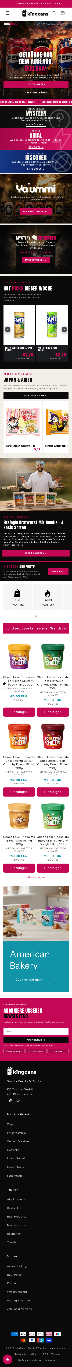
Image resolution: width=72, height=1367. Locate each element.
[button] (7, 13)
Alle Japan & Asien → (35, 395)
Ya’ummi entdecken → (36, 211)
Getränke (13, 1150)
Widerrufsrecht (17, 1291)
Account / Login (18, 1266)
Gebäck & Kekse (18, 1141)
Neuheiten (14, 1233)
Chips (11, 1124)
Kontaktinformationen (30, 1360)
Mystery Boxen (17, 1225)
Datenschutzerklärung (27, 1354)
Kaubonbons (15, 1167)
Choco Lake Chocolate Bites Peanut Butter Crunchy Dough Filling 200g (19, 762)
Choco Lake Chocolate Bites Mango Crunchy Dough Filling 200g (19, 680)
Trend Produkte (47, 602)
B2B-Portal (14, 1274)
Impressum (51, 1360)
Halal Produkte (16, 1216)
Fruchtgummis (16, 1132)
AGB (45, 1354)
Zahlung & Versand (19, 1309)
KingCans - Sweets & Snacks (30, 1348)
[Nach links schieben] (28, 616)
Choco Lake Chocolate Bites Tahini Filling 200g (19, 840)
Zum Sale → (58, 571)
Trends (11, 1242)
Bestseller (14, 1208)
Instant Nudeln (16, 1158)
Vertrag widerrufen (19, 1300)
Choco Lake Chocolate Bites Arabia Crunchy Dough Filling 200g (53, 840)
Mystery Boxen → (36, 260)
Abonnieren (34, 1040)
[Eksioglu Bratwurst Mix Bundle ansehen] (36, 484)
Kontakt (12, 1283)
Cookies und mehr (29, 979)
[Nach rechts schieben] (44, 616)
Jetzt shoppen (36, 84)
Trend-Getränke (36, 92)
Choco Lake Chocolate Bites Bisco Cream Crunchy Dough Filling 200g (53, 762)
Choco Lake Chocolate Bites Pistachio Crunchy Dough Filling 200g (53, 682)
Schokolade (15, 1175)
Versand (55, 1354)
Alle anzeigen (36, 877)
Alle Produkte (17, 602)
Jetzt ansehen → (36, 553)
